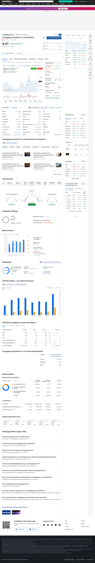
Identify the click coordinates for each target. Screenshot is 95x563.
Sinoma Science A (43, 420)
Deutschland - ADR (53, 6)
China (59, 364)
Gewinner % (74, 118)
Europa (63, 6)
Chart (10, 59)
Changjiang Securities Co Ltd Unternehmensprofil (22, 351)
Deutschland (17, 6)
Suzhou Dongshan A (31, 420)
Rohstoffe (78, 35)
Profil (9, 62)
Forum (46, 59)
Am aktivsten (68, 118)
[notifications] (89, 1)
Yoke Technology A (7, 420)
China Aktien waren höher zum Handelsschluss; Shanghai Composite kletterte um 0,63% (12, 155)
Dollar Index (67, 61)
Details (87, 149)
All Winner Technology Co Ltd (21, 420)
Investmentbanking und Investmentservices (55, 355)
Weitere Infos (19, 53)
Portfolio (67, 526)
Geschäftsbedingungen (69, 559)
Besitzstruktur (8, 374)
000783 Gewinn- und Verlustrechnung (17, 281)
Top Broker (68, 142)
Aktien (4, 6)
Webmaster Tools (69, 529)
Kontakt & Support (85, 526)
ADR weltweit (45, 6)
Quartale (9, 287)
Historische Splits (28, 62)
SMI (66, 59)
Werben (83, 523)
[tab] (10, 183)
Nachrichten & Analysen (20, 59)
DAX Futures (68, 53)
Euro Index (67, 64)
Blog (66, 520)
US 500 (66, 55)
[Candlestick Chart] (3, 66)
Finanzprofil (32, 59)
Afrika (77, 6)
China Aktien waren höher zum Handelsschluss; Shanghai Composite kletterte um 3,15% (43, 166)
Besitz (13, 62)
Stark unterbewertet (69, 188)
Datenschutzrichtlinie (80, 559)
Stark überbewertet (79, 188)
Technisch (40, 59)
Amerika (59, 6)
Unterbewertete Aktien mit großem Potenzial (71, 184)
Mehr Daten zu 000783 (55, 107)
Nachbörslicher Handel (37, 6)
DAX (66, 50)
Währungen (67, 35)
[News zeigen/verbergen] (33, 66)
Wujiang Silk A (54, 420)
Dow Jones (67, 57)
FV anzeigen (57, 43)
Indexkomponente (37, 62)
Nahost (67, 6)
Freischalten (24, 345)
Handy (66, 523)
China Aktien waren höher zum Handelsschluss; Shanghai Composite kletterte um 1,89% (12, 166)
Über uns (83, 520)
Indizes (73, 35)
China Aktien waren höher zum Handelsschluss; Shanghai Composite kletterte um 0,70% (43, 155)
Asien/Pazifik (72, 6)
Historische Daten (19, 62)
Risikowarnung (90, 559)
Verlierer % (81, 118)
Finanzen (59, 359)
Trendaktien (68, 161)
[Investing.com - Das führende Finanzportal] (7, 1)
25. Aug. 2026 (38, 127)
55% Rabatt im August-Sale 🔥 (66, 1)
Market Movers (69, 114)
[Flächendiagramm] (6, 66)
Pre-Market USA (29, 6)
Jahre (3, 287)
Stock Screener (55, 3)
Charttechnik (7, 179)
